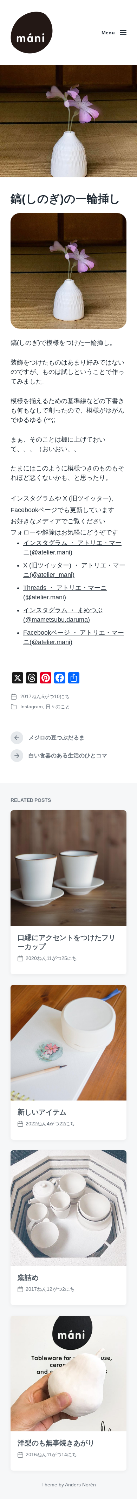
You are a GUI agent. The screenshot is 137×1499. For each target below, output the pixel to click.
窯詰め (28, 1277)
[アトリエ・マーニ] (32, 33)
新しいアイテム (42, 1112)
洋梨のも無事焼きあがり (56, 1443)
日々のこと (58, 706)
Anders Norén (80, 1484)
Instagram (31, 706)
